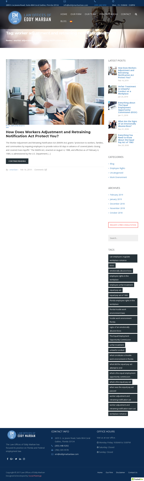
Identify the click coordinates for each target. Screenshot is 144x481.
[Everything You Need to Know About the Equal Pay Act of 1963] (112, 137)
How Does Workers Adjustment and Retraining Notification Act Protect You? (48, 134)
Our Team (90, 14)
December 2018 (117, 203)
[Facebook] (7, 459)
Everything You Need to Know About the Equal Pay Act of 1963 (126, 138)
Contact (126, 14)
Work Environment (118, 177)
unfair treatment (117, 345)
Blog (63, 21)
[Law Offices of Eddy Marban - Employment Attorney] (29, 18)
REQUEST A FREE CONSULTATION (123, 225)
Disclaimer (120, 472)
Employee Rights (18, 126)
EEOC (112, 265)
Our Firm (76, 14)
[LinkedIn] (20, 459)
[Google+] (11, 459)
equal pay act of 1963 (119, 295)
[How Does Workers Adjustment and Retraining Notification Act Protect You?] (112, 70)
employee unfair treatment (121, 285)
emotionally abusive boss (121, 270)
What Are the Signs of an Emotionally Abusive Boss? (127, 123)
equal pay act (115, 290)
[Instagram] (24, 459)
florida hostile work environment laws (118, 311)
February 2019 (116, 194)
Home (63, 14)
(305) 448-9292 (100, 5)
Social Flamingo (35, 476)
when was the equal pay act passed (122, 389)
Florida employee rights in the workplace (122, 302)
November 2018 (117, 208)
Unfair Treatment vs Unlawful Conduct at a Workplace (127, 90)
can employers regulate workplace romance (120, 258)
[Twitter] (16, 459)
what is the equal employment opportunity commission (122, 375)
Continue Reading (17, 161)
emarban (14, 169)
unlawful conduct (117, 350)
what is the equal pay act (120, 382)
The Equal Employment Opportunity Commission (120, 338)
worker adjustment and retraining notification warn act (123, 407)
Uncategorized (116, 172)
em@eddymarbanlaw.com (67, 454)
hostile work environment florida (120, 320)
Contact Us (132, 472)
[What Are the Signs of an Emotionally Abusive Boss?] (112, 124)
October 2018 (116, 212)
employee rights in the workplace (119, 278)
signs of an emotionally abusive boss (120, 329)
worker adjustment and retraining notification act (120, 398)
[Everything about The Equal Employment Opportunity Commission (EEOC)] (112, 105)
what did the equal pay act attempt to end (121, 366)
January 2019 (116, 199)
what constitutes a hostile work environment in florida (121, 357)
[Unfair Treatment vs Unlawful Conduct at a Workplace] (112, 89)
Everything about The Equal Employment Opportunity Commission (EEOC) (127, 107)
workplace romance (118, 414)
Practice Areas (108, 14)
